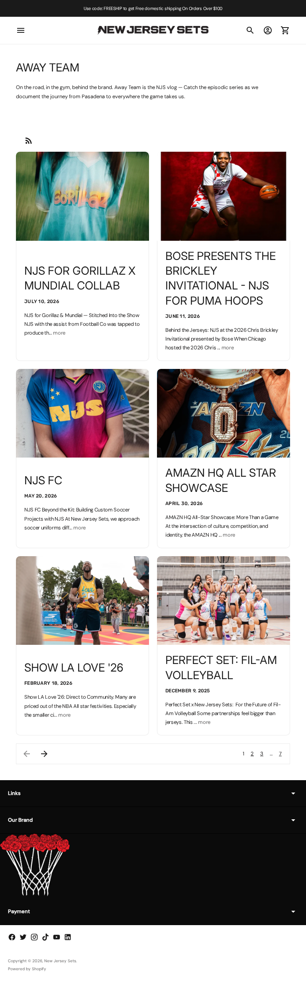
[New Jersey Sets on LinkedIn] (68, 937)
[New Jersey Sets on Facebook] (12, 937)
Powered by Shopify (27, 968)
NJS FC (43, 480)
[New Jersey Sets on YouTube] (57, 937)
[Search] (250, 30)
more (59, 332)
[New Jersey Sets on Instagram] (34, 937)
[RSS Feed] (28, 140)
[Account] (268, 30)
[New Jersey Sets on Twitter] (23, 937)
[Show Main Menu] (20, 30)
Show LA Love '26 (74, 667)
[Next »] (44, 754)
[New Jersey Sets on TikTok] (45, 937)
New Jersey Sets (60, 960)
